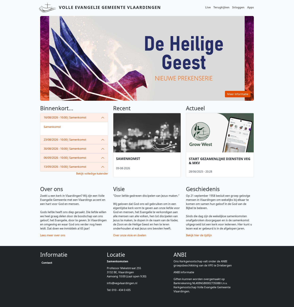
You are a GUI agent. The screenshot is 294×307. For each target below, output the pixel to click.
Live (208, 7)
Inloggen (238, 7)
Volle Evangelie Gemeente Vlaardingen (110, 7)
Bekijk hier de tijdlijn (199, 235)
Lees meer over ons (52, 235)
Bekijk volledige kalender (92, 173)
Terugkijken (221, 7)
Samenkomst (52, 127)
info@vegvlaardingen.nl (122, 283)
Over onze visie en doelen (129, 235)
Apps (250, 7)
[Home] (49, 7)
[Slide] (46, 96)
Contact (47, 263)
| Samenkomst (65, 117)
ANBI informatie (184, 272)
